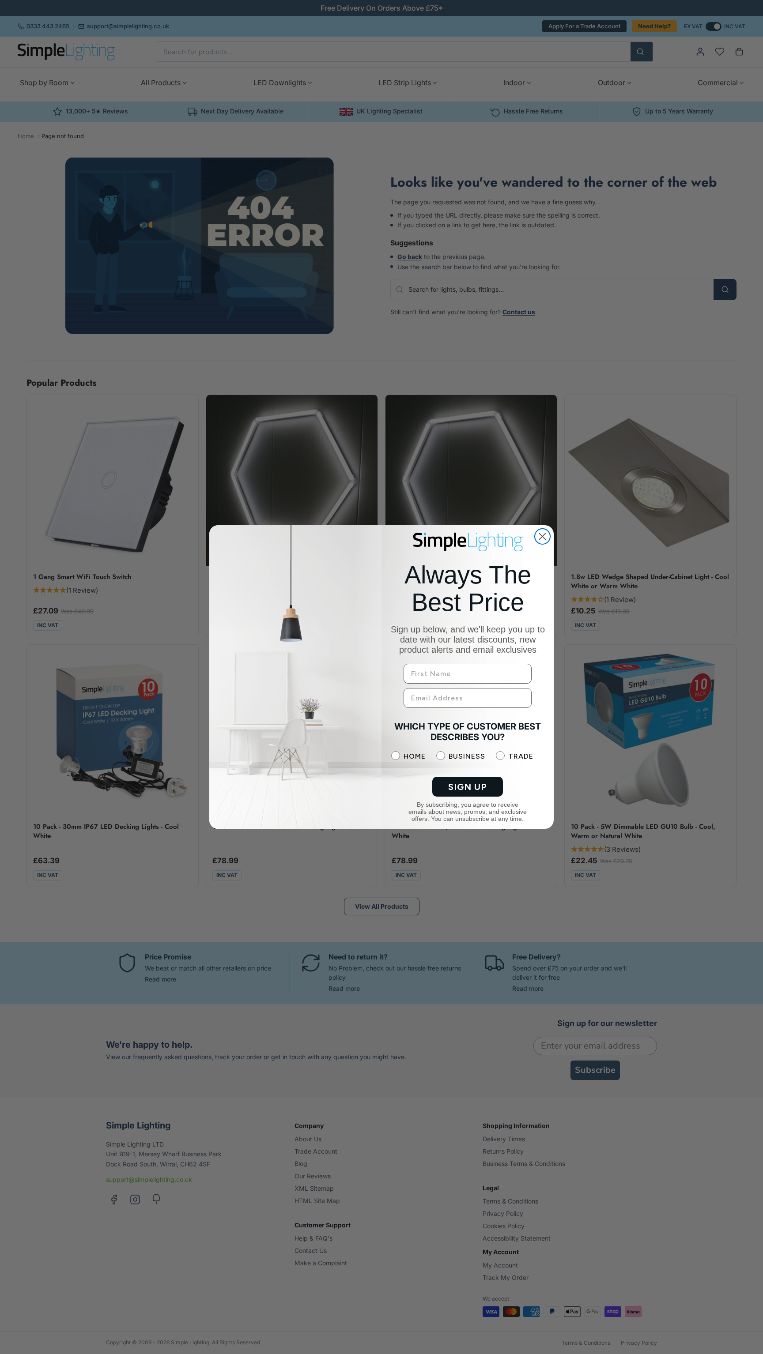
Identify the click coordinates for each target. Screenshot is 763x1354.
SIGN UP (467, 787)
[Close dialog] (542, 536)
